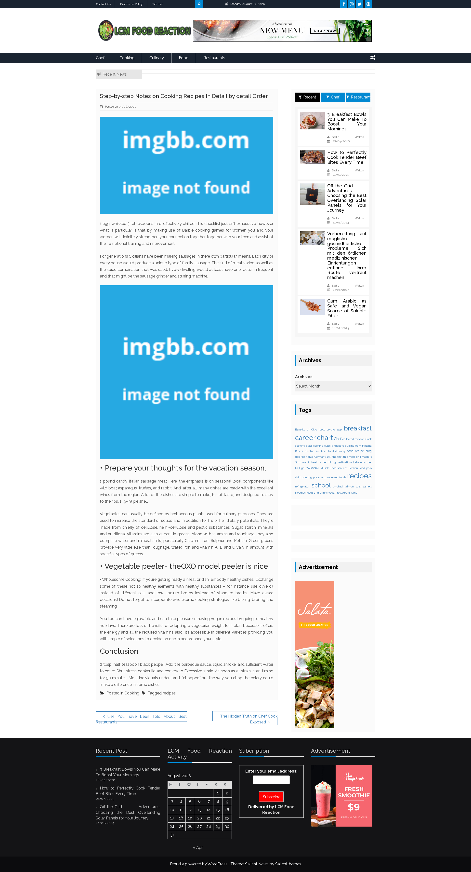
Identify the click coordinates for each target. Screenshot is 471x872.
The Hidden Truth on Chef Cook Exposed (248, 719)
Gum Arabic (302, 462)
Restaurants (214, 57)
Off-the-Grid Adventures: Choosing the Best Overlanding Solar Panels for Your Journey (346, 198)
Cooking (126, 57)
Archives (304, 376)
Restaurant (361, 97)
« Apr (198, 847)
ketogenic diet (362, 462)
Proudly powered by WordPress (198, 864)
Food (183, 57)
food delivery (337, 451)
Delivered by (271, 809)
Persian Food (357, 468)
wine (354, 492)
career (305, 438)
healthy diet (319, 462)
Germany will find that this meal (334, 456)
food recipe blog (359, 451)
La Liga (299, 468)
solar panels (364, 486)
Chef (100, 57)
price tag (319, 477)
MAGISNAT (312, 468)
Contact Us (103, 4)
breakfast (358, 428)
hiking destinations (340, 462)
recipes (169, 693)
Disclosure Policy (131, 4)
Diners (299, 451)
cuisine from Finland (358, 445)
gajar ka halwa (304, 456)
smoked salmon (343, 486)
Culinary (156, 57)
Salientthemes (288, 864)
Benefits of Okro (306, 429)
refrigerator (302, 486)
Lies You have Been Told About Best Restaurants (141, 719)
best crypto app (330, 429)
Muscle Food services (334, 468)
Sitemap (157, 4)
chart (325, 438)
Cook (369, 439)
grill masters (364, 456)
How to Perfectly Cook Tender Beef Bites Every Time (346, 157)
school (321, 485)
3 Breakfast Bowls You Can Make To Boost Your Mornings (346, 121)
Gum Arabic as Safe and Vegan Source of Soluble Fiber (346, 308)
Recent (309, 97)
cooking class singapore (328, 445)
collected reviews (353, 439)
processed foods (336, 477)
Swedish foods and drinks (311, 492)
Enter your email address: (271, 771)
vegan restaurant (339, 492)
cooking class (303, 445)
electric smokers (316, 451)
